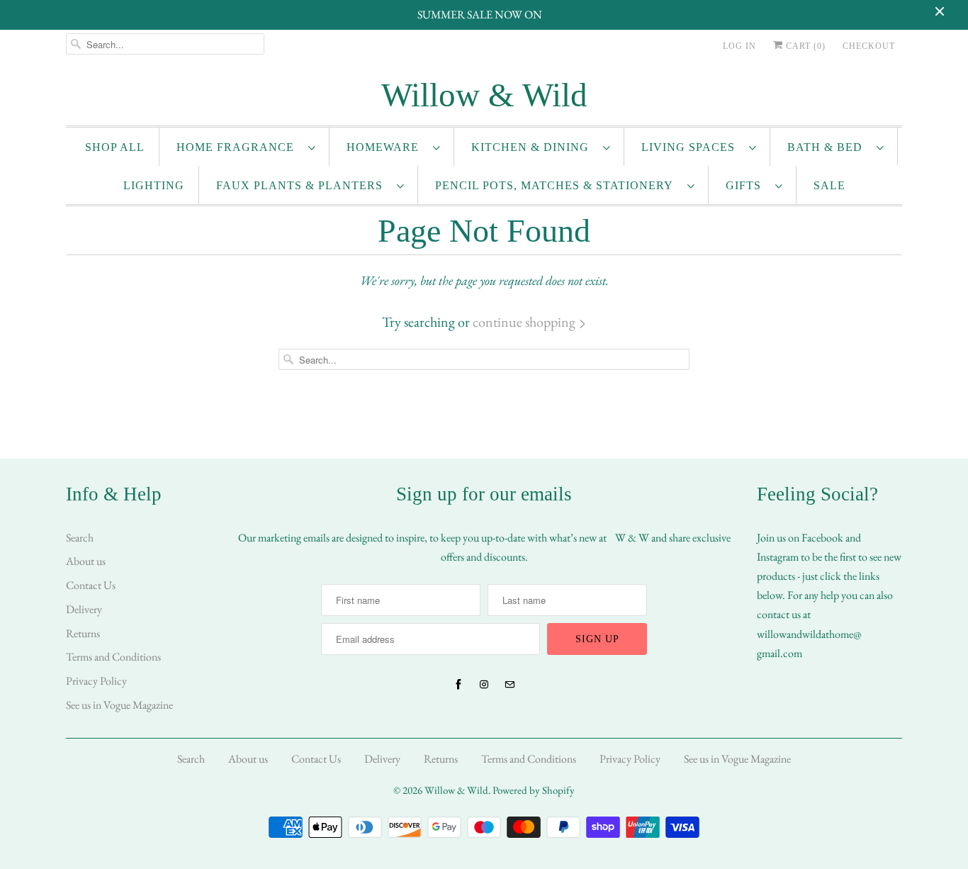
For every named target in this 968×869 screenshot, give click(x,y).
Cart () (804, 46)
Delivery (84, 609)
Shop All (115, 147)
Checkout (869, 46)
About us (86, 561)
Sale (829, 185)
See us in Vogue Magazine (119, 704)
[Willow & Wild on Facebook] (458, 684)
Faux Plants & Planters (303, 185)
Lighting (153, 185)
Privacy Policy (96, 680)
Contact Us (91, 585)
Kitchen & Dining (533, 147)
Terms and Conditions (113, 656)
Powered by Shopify (534, 790)
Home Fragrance (238, 147)
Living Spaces (691, 147)
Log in (739, 46)
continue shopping (525, 322)
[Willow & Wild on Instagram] (484, 684)
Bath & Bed (828, 147)
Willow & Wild (456, 790)
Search (80, 537)
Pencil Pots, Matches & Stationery (557, 185)
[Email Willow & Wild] (509, 684)
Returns (83, 633)
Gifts (747, 185)
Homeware (386, 147)
